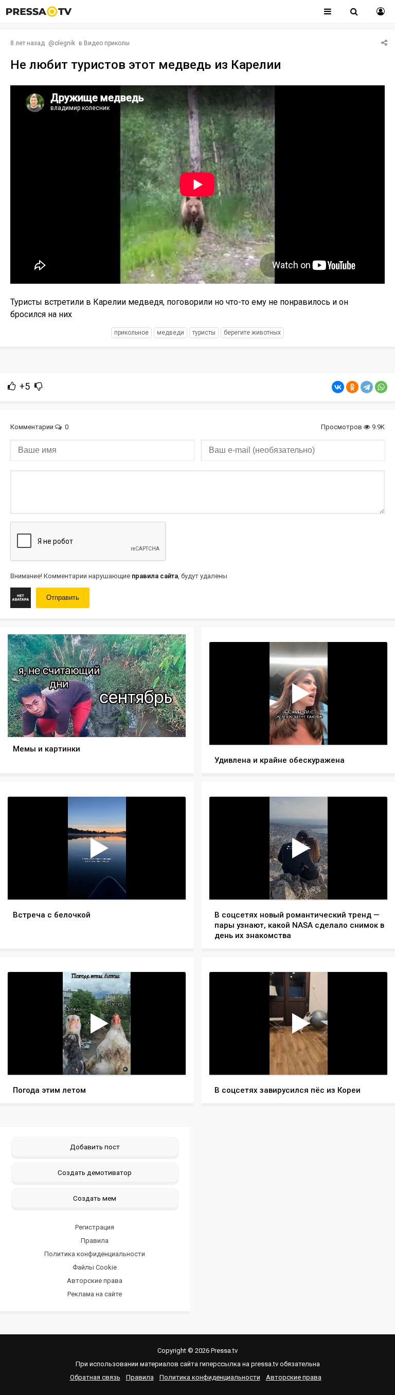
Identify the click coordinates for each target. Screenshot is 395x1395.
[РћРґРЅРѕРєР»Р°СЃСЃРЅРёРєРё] (352, 387)
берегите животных (252, 332)
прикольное (131, 332)
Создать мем (94, 1198)
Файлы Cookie (95, 1267)
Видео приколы (107, 43)
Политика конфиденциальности (94, 1254)
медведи (170, 332)
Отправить (62, 597)
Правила (95, 1240)
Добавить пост (95, 1147)
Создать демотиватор (95, 1172)
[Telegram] (367, 387)
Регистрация (94, 1227)
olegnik (65, 43)
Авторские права (94, 1280)
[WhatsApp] (381, 387)
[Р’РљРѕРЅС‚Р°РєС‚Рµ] (338, 387)
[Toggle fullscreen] (367, 727)
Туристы (204, 332)
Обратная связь (95, 1377)
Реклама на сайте (94, 1294)
